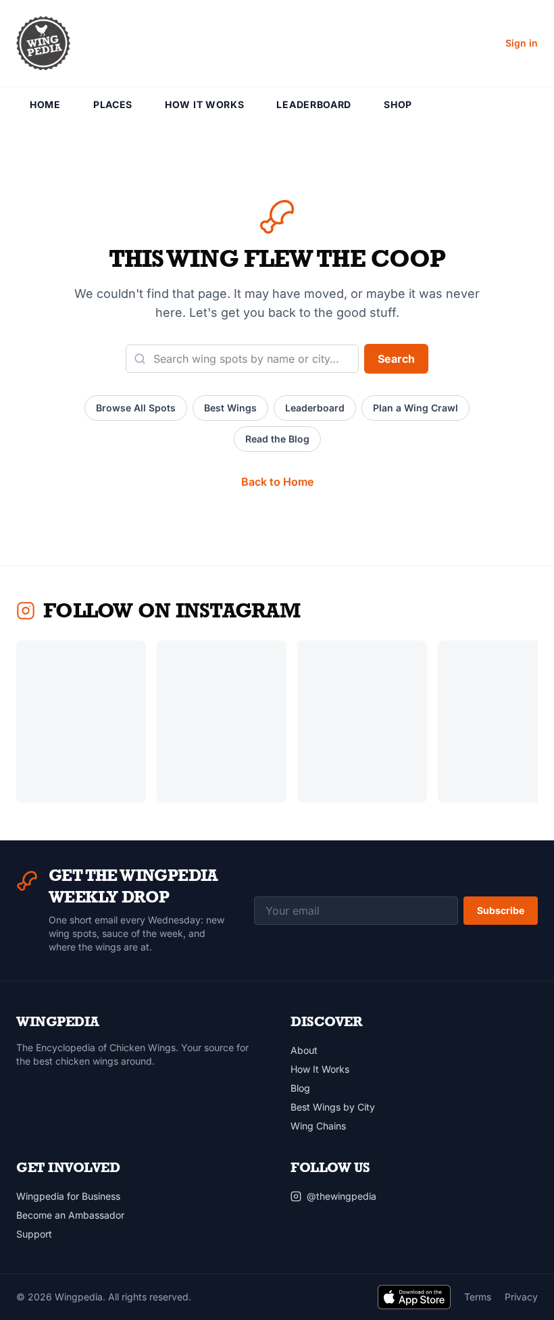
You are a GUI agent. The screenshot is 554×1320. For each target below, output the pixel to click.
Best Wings (230, 407)
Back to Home (277, 481)
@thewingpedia (341, 1196)
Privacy (521, 1296)
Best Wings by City (333, 1107)
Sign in (521, 43)
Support (34, 1234)
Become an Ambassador (70, 1215)
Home (45, 104)
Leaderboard (313, 104)
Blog (300, 1088)
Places (112, 104)
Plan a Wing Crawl (415, 407)
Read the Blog (277, 439)
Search (396, 358)
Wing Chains (318, 1126)
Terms (477, 1296)
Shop (398, 104)
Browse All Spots (136, 407)
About (304, 1050)
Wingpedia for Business (68, 1196)
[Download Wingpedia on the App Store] (414, 1297)
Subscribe (500, 910)
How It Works (204, 104)
